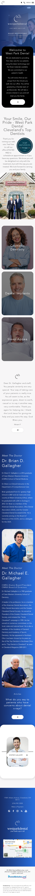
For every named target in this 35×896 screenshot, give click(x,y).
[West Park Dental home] (3, 3)
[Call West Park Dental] (24, 3)
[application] (17, 848)
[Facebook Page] (13, 811)
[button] (30, 3)
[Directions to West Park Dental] (21, 3)
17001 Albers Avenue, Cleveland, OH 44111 (17, 799)
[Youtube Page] (26, 811)
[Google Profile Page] (9, 811)
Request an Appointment (17, 33)
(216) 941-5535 (17, 803)
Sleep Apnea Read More (17, 339)
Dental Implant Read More (17, 293)
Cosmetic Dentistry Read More (17, 248)
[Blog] (21, 811)
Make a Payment (17, 807)
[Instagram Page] (17, 811)
